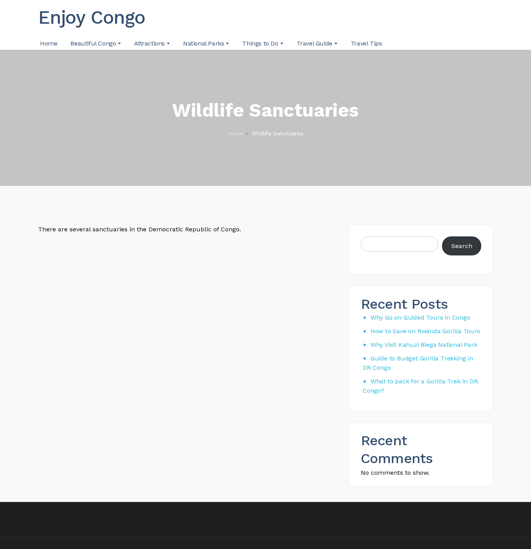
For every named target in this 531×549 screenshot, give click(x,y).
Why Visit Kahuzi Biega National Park (423, 344)
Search (461, 246)
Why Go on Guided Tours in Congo (420, 317)
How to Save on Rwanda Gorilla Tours (425, 331)
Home (235, 133)
